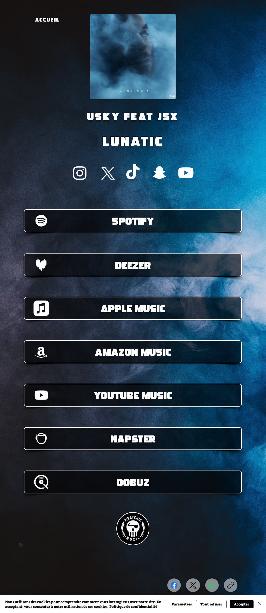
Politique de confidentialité (133, 606)
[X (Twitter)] (193, 585)
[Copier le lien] (230, 585)
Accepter (241, 604)
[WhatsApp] (212, 585)
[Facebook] (174, 585)
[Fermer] (260, 604)
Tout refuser (211, 604)
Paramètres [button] (182, 604)
